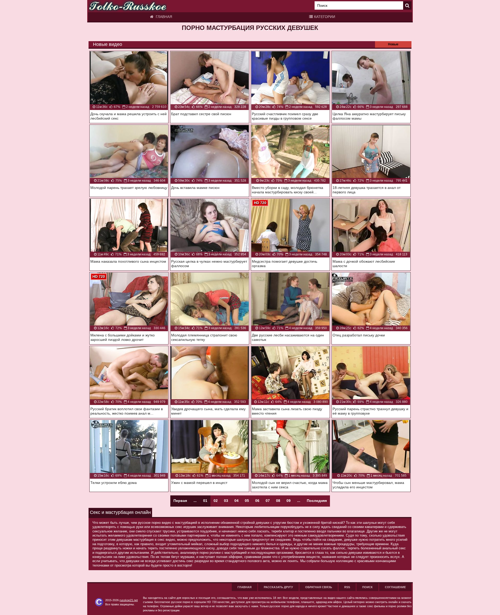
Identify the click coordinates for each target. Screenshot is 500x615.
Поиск (367, 587)
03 (226, 501)
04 (236, 501)
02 (216, 501)
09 (288, 501)
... (298, 501)
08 (278, 501)
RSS (347, 587)
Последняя (317, 501)
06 (257, 501)
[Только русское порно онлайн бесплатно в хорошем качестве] (128, 6)
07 (268, 501)
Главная (163, 17)
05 (247, 501)
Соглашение (395, 587)
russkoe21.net (129, 600)
